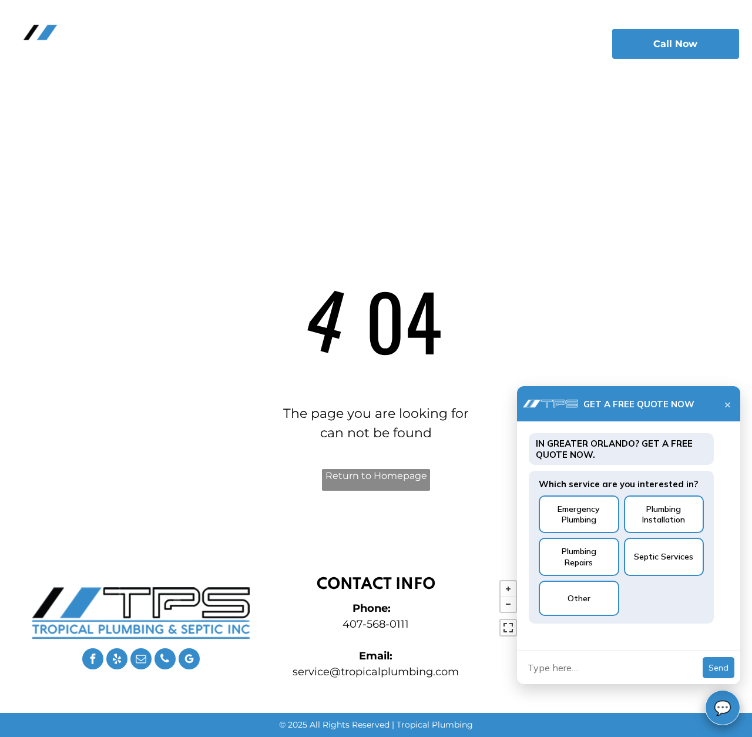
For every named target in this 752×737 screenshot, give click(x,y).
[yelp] (116, 660)
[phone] (165, 660)
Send (718, 667)
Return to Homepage (376, 475)
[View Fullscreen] (508, 627)
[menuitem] (251, 41)
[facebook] (92, 660)
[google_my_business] (189, 660)
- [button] (508, 604)
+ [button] (508, 589)
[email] (141, 660)
